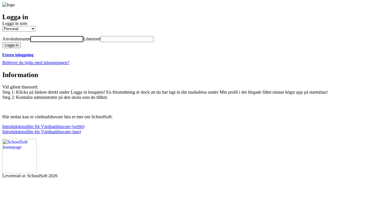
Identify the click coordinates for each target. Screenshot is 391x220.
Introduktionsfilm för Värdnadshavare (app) (41, 131)
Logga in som (14, 23)
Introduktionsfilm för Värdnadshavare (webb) (43, 126)
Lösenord (91, 38)
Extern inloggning (17, 55)
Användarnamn (16, 38)
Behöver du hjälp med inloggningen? (35, 62)
